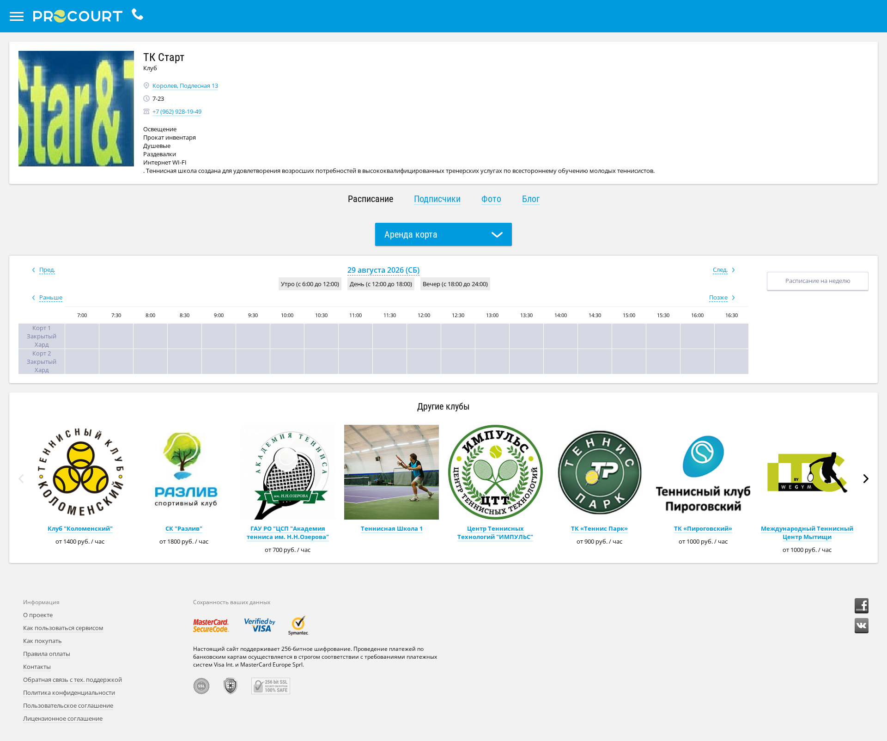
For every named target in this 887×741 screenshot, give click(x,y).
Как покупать (42, 641)
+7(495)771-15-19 (139, 16)
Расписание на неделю (818, 280)
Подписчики (437, 198)
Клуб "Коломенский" (80, 528)
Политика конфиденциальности (69, 692)
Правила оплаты (46, 653)
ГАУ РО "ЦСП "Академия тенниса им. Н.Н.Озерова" (288, 532)
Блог (531, 198)
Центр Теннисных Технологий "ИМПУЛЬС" (495, 532)
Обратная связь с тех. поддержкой (72, 679)
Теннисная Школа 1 (392, 528)
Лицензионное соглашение (63, 718)
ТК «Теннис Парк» (599, 528)
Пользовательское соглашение (68, 705)
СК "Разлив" (183, 528)
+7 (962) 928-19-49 (176, 111)
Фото (491, 198)
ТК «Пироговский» (703, 528)
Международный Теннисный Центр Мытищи (807, 532)
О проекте (38, 615)
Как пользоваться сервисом (63, 628)
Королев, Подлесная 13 (185, 85)
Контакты (37, 666)
